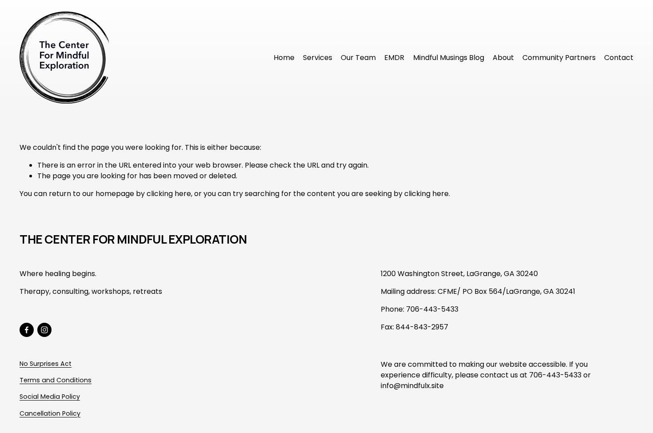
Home (284, 57)
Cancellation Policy (50, 413)
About (503, 57)
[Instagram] (44, 330)
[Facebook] (27, 330)
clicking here (169, 193)
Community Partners (559, 57)
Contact (618, 57)
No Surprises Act (46, 363)
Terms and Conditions (56, 380)
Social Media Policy (50, 396)
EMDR (394, 57)
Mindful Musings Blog (448, 57)
